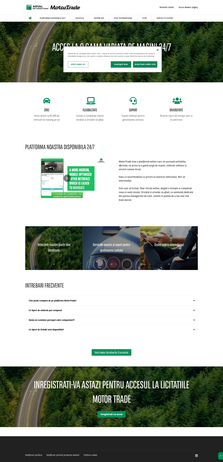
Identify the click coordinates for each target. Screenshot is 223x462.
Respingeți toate (121, 64)
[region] (112, 59)
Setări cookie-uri (78, 64)
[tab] (54, 248)
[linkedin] (196, 455)
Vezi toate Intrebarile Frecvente (111, 352)
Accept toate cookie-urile (145, 64)
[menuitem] (30, 18)
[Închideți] (157, 50)
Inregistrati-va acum (111, 414)
